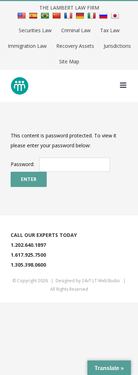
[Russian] (104, 15)
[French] (69, 15)
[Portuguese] (46, 15)
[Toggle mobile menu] (123, 85)
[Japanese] (116, 15)
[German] (81, 15)
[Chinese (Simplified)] (57, 15)
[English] (22, 15)
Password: (23, 164)
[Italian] (92, 15)
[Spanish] (34, 15)
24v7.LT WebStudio (101, 281)
